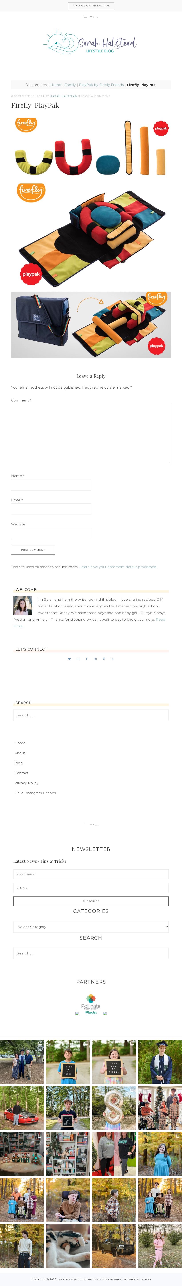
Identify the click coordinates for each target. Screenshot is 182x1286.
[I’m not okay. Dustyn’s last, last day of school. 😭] (68, 1108)
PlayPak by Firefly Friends (101, 85)
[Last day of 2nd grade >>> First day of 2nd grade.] (114, 1062)
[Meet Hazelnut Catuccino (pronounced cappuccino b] (68, 1246)
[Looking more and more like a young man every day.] (68, 1200)
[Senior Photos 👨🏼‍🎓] (22, 1108)
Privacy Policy (26, 783)
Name (17, 476)
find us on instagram (91, 5)
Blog (18, 763)
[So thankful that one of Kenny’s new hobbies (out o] (114, 1246)
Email (17, 500)
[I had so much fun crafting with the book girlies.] (22, 1154)
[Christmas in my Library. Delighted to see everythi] (68, 1154)
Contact (21, 773)
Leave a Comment (95, 96)
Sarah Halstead (91, 43)
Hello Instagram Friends (35, 793)
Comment (21, 400)
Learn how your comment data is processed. (118, 567)
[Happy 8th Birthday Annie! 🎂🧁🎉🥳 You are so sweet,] (114, 1108)
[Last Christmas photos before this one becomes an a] (22, 1246)
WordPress (132, 1279)
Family (70, 85)
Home (55, 85)
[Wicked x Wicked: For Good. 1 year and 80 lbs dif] (114, 1154)
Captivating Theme (73, 1279)
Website (18, 524)
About (19, 753)
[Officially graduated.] (22, 1062)
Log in (146, 1279)
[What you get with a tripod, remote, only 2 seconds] (22, 1200)
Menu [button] (94, 17)
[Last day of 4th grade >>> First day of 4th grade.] (68, 1062)
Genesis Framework (107, 1279)
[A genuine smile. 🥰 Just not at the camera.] (114, 1200)
